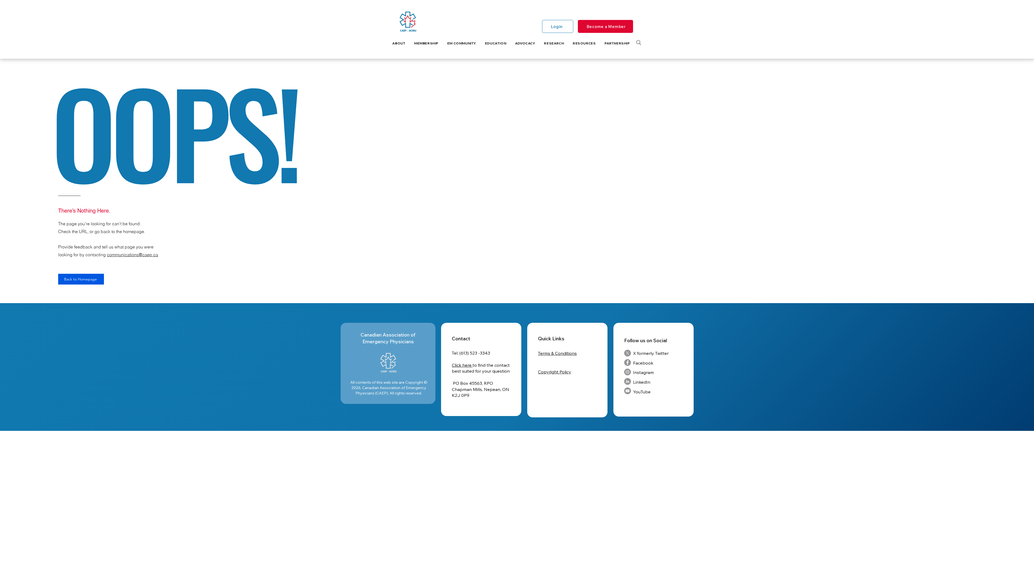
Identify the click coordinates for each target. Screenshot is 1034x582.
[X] (627, 353)
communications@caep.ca (132, 254)
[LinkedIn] (627, 381)
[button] (399, 43)
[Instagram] (627, 372)
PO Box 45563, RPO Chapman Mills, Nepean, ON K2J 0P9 (480, 389)
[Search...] (638, 42)
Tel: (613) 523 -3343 (471, 353)
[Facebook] (627, 362)
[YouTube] (627, 390)
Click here (462, 365)
